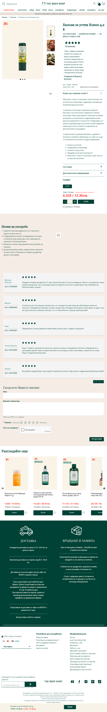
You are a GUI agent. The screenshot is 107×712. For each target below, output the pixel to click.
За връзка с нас (76, 643)
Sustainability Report (78, 667)
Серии (82, 10)
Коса (50, 10)
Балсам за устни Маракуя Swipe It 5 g (15, 494)
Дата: (7, 286)
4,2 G (67, 186)
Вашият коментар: (11, 401)
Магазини (74, 645)
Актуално (22, 10)
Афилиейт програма (78, 651)
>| (102, 382)
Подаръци (71, 10)
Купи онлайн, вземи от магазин (83, 653)
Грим (44, 10)
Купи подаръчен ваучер (80, 659)
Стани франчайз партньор (80, 664)
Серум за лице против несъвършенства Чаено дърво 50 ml (43, 495)
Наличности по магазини (89, 87)
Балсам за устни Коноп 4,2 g (29, 17)
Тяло (38, 10)
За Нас (101, 10)
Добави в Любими (73, 207)
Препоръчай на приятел (80, 656)
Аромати (59, 10)
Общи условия (42, 637)
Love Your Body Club (78, 640)
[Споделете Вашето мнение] (72, 42)
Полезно (91, 10)
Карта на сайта (42, 648)
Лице (31, 10)
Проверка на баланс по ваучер (82, 661)
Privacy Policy (21, 687)
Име (5, 392)
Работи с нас (75, 648)
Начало (4, 17)
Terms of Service (28, 687)
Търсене (13, 17)
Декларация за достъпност (81, 669)
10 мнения (70, 46)
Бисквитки (40, 645)
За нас (72, 637)
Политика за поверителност (47, 640)
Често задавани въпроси (46, 643)
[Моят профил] (94, 4)
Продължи (97, 439)
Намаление (9, 10)
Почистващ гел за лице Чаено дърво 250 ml (71, 494)
